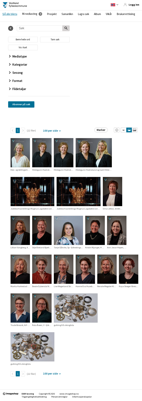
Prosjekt (52, 14)
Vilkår (109, 14)
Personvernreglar (59, 396)
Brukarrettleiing (126, 14)
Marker (101, 130)
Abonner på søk (21, 104)
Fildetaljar (19, 89)
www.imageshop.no (69, 393)
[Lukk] (10, 28)
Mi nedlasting (29, 14)
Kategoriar (19, 64)
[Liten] (123, 130)
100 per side (50, 130)
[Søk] (66, 28)
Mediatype (19, 56)
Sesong (17, 73)
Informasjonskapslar (82, 396)
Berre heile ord (23, 39)
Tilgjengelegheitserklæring (34, 396)
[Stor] (134, 130)
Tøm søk (55, 39)
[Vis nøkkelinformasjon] (116, 130)
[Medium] (129, 130)
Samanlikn (67, 14)
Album (97, 14)
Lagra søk (83, 14)
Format (17, 81)
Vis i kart (23, 47)
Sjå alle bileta (9, 14)
